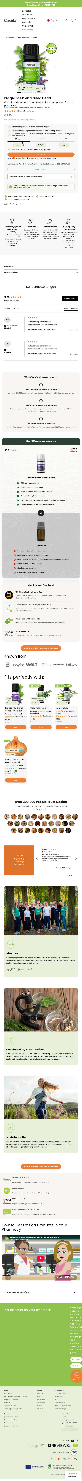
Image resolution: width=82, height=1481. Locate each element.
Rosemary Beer (38, 707)
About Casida (28, 18)
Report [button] (49, 329)
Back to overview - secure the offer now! (41, 648)
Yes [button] (45, 329)
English (54, 20)
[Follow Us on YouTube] (72, 1441)
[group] (15, 297)
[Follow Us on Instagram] (66, 1441)
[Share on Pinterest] (13, 204)
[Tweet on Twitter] (16, 204)
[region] (56, 858)
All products (27, 14)
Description (8, 266)
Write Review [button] (69, 299)
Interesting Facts (11, 273)
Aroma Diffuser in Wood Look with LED (15, 761)
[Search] (66, 20)
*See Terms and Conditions (25, 598)
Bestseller (26, 11)
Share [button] (54, 329)
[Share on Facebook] (10, 204)
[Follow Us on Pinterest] (69, 1441)
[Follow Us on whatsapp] (77, 1441)
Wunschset (27, 29)
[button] (55, 67)
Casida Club (28, 26)
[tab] (71, 309)
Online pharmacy (41, 169)
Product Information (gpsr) (19, 1292)
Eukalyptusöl (62, 707)
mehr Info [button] (39, 88)
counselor (26, 22)
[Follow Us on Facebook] (63, 1441)
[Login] (71, 20)
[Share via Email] (20, 204)
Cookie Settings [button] (60, 1409)
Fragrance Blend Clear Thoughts (14, 709)
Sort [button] (6, 308)
